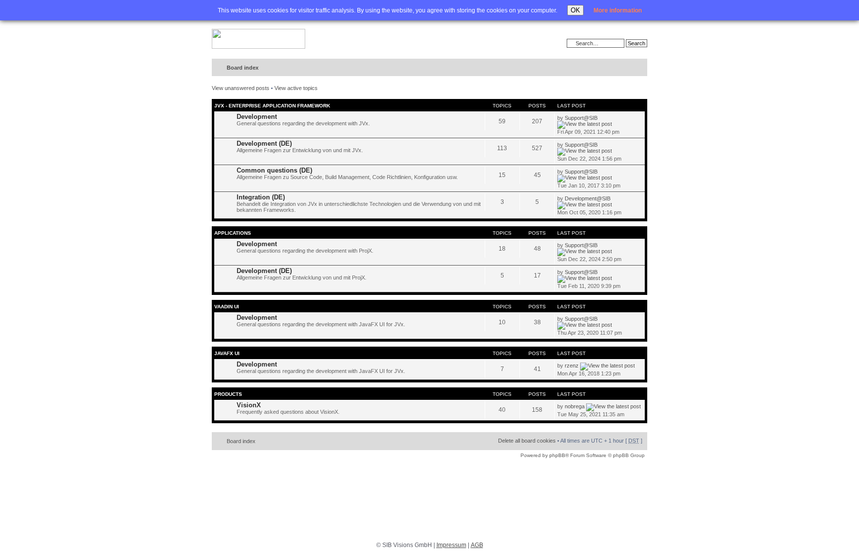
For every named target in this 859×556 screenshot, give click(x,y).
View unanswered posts (240, 88)
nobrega (575, 406)
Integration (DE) (261, 197)
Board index (242, 68)
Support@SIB (581, 118)
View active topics (296, 88)
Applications (232, 233)
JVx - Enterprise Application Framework (272, 105)
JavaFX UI (227, 353)
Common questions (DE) (274, 170)
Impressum (451, 545)
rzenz (572, 366)
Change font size (619, 68)
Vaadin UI (226, 306)
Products (228, 394)
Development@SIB (587, 198)
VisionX (249, 405)
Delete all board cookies (527, 441)
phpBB (557, 455)
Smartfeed (638, 68)
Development (257, 116)
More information (618, 10)
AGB (477, 545)
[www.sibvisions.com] (258, 39)
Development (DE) (264, 143)
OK (575, 10)
